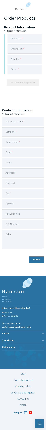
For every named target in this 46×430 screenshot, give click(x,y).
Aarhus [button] (5, 333)
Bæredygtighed (23, 380)
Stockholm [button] (8, 340)
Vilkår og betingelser (23, 392)
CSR (23, 373)
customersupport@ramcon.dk (16, 327)
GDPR (23, 405)
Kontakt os (23, 398)
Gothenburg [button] (8, 347)
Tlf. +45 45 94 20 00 (11, 323)
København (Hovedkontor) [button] (16, 308)
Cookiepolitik (23, 386)
